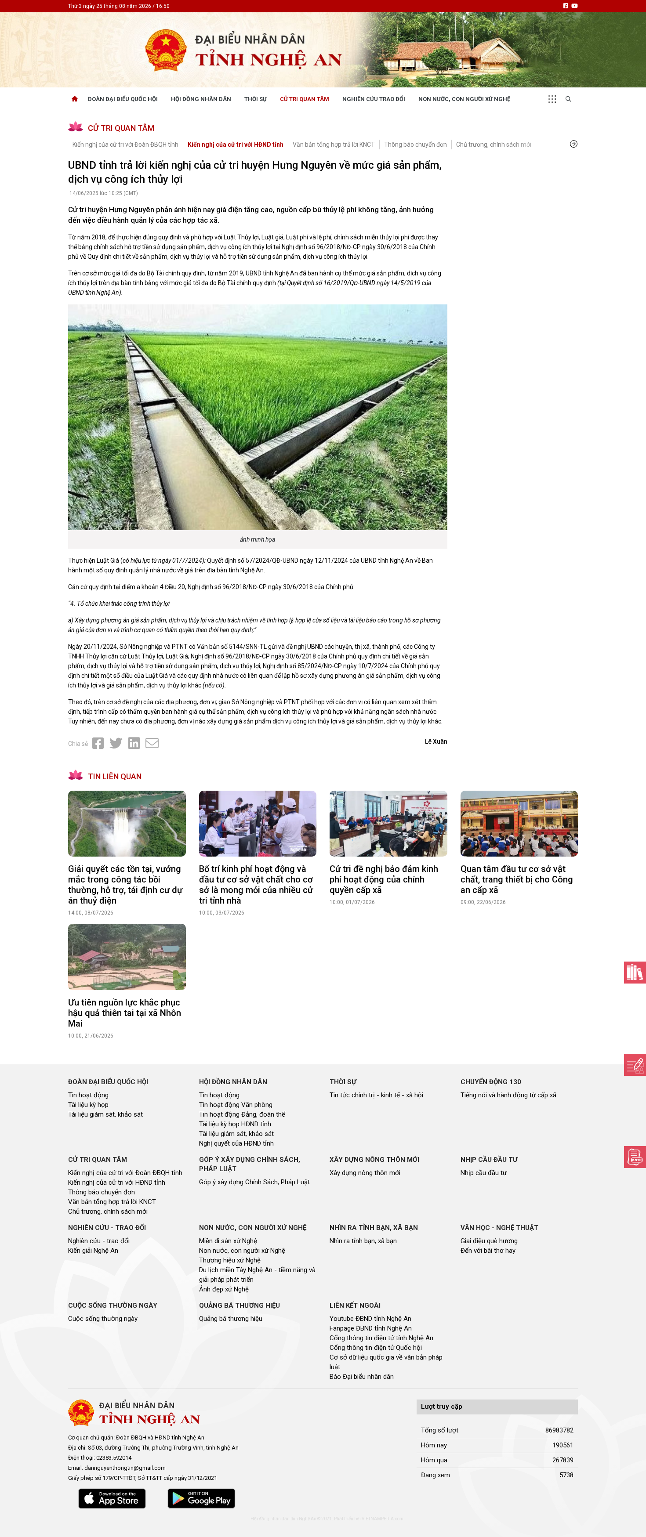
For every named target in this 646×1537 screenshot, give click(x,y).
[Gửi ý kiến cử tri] (635, 973)
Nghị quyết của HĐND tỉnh (236, 1143)
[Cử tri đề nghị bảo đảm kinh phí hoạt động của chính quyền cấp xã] (388, 824)
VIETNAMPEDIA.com (382, 1518)
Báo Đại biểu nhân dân (362, 1377)
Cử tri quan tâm (304, 99)
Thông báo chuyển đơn (415, 144)
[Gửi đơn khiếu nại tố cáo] (635, 1157)
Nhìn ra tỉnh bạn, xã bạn (363, 1241)
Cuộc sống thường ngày (103, 1319)
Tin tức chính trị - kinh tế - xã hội (376, 1095)
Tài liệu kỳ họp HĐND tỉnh (235, 1124)
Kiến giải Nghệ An (93, 1251)
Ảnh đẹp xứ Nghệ (224, 1289)
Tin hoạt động (88, 1095)
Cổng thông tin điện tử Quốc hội (376, 1348)
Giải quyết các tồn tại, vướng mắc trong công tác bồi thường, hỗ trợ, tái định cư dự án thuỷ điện (125, 885)
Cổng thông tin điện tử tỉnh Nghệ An (381, 1338)
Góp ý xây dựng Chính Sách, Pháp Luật (254, 1182)
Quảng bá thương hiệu (230, 1319)
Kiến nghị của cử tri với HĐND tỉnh (235, 144)
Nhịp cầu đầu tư (484, 1173)
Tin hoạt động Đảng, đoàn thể (242, 1114)
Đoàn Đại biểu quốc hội (123, 99)
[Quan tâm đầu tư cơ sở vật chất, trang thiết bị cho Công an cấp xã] (519, 824)
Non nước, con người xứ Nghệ (464, 99)
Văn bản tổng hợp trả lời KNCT (334, 144)
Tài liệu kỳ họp (88, 1105)
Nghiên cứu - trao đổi (99, 1241)
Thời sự (255, 99)
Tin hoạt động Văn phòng (235, 1105)
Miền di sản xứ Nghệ (228, 1241)
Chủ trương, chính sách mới (493, 144)
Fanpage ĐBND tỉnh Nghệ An (371, 1328)
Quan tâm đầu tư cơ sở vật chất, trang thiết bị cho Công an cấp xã (517, 879)
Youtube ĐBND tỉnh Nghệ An (370, 1319)
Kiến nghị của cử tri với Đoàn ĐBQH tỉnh (125, 144)
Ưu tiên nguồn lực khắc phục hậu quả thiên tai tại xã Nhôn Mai (124, 1013)
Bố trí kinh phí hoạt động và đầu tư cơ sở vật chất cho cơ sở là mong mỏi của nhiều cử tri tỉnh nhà (256, 885)
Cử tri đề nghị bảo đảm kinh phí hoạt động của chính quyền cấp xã (384, 879)
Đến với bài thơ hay (488, 1251)
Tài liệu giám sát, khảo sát (105, 1114)
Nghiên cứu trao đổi (373, 99)
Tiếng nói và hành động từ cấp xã (508, 1095)
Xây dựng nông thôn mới (365, 1173)
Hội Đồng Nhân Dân (201, 99)
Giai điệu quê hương (489, 1241)
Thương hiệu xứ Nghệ (230, 1260)
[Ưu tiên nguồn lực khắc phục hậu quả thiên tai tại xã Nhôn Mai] (127, 957)
